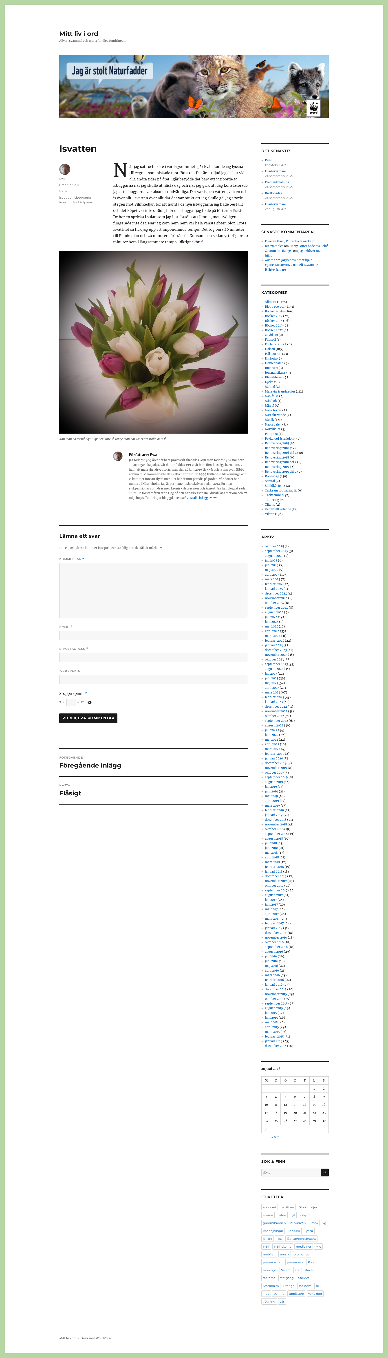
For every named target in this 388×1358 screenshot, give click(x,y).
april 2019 (272, 801)
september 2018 (276, 834)
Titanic (270, 505)
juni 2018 (271, 848)
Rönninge (272, 476)
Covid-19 (271, 335)
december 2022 (276, 707)
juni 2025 (271, 565)
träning (279, 1293)
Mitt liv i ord (78, 33)
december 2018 (276, 820)
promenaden (272, 1262)
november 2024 (276, 598)
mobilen (269, 1254)
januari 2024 (274, 645)
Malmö (270, 387)
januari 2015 (273, 1041)
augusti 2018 (274, 838)
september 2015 (276, 1003)
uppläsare (296, 1293)
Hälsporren (273, 354)
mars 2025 (272, 579)
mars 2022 (272, 749)
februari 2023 (274, 697)
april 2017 (272, 914)
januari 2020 (274, 758)
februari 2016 (274, 980)
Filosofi (270, 340)
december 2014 (276, 1046)
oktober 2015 (274, 999)
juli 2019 (271, 787)
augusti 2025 (274, 556)
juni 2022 (271, 735)
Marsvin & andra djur (280, 391)
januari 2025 (274, 589)
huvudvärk (298, 1223)
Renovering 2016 (277, 448)
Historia (271, 358)
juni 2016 (271, 961)
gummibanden (274, 1223)
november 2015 (276, 994)
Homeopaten (274, 363)
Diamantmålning (277, 182)
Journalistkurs (275, 373)
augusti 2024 (274, 612)
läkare (267, 1238)
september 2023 (276, 664)
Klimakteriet (274, 377)
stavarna (269, 1278)
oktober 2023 (274, 659)
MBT (266, 1246)
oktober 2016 (274, 942)
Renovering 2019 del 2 (281, 472)
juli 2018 (271, 843)
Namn (66, 627)
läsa (279, 1238)
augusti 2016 (274, 952)
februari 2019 (274, 810)
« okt (275, 1137)
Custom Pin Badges (278, 251)
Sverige (288, 1286)
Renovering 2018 (277, 457)
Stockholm (271, 1286)
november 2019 (276, 768)
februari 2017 (274, 923)
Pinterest (271, 434)
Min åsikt (271, 396)
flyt (293, 1215)
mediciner (303, 1246)
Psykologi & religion (279, 439)
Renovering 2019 (277, 467)
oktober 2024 (274, 603)
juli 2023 (271, 674)
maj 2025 (271, 570)
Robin (312, 1262)
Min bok (271, 401)
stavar (309, 1270)
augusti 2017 (274, 895)
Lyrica (308, 1231)
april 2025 (272, 575)
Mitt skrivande (275, 415)
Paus (268, 160)
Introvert (271, 368)
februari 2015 (274, 1036)
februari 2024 (274, 641)
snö (297, 1270)
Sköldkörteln (274, 486)
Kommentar (71, 559)
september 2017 (276, 890)
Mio (318, 1246)
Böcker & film (275, 311)
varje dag (315, 1293)
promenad (301, 1254)
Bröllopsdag (273, 193)
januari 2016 (274, 985)
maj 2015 (271, 1022)
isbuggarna (82, 197)
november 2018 (276, 824)
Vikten (269, 514)
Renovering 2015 (277, 443)
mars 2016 (272, 975)
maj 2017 (271, 909)
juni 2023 (271, 678)
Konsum (65, 202)
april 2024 (272, 631)
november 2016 (276, 937)
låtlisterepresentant (301, 1238)
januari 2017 (273, 928)
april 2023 (272, 688)
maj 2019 (271, 796)
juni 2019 (271, 791)
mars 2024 (272, 636)
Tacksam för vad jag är (281, 490)
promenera (295, 1262)
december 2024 (276, 593)
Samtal (270, 481)
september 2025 (276, 551)
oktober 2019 (274, 772)
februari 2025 (274, 584)
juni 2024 (271, 622)
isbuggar (66, 197)
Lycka (269, 382)
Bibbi (303, 1207)
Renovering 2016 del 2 (281, 453)
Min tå (269, 406)
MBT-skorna (282, 1246)
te (317, 1286)
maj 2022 (271, 740)
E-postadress (73, 649)
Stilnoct (303, 1278)
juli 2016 (271, 956)
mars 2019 (272, 805)
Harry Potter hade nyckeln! (296, 241)
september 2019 (276, 777)
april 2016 (272, 970)
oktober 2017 (274, 886)
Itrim (314, 1223)
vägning (269, 1301)
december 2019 (276, 763)
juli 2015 (271, 1013)
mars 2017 (272, 919)
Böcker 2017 (273, 316)
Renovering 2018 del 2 (280, 462)
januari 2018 (273, 871)
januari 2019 (274, 815)
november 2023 (276, 655)
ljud (76, 202)
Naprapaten (273, 424)
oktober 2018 (274, 829)
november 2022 (276, 711)
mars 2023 (272, 692)
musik (284, 1254)
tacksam (305, 1286)
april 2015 (272, 1027)
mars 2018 (272, 862)
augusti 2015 (274, 1008)
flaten (282, 1215)
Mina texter (273, 410)
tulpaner (86, 202)
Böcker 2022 (274, 330)
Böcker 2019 (274, 325)
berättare (287, 1207)
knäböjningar (273, 1231)
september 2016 (276, 947)
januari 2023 (274, 702)
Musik (269, 420)
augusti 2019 (274, 782)
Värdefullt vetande (278, 509)
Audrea (270, 260)
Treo (266, 1293)
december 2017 (276, 876)
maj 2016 (271, 966)
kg (324, 1223)
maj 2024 (271, 626)
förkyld (305, 1215)
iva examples (274, 246)
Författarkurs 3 (276, 344)
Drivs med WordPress (96, 1338)
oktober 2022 (274, 716)
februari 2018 (274, 867)
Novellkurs (272, 429)
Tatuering (272, 500)
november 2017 (276, 881)
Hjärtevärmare (275, 171)
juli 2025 (271, 560)
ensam (268, 1215)
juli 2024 (271, 617)
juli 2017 (271, 900)
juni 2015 (271, 1018)
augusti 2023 (274, 669)
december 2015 (276, 989)
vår (282, 1301)
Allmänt (270, 302)
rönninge (270, 1270)
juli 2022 (271, 730)
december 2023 (276, 650)
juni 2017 (271, 904)
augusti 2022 (274, 725)
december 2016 (276, 933)
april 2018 (272, 857)
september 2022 (276, 721)
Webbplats (69, 670)
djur (314, 1207)
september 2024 (276, 608)
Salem (286, 1270)
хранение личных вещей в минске (291, 265)
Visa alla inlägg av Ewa (202, 498)
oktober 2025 (274, 546)
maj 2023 (271, 683)
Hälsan (64, 191)
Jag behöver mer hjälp (296, 260)
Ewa (62, 178)
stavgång (287, 1278)
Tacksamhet (274, 495)
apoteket (269, 1207)
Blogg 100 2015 (275, 307)
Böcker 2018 (273, 321)
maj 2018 (271, 853)
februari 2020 (274, 754)
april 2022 (272, 744)
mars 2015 (272, 1032)
